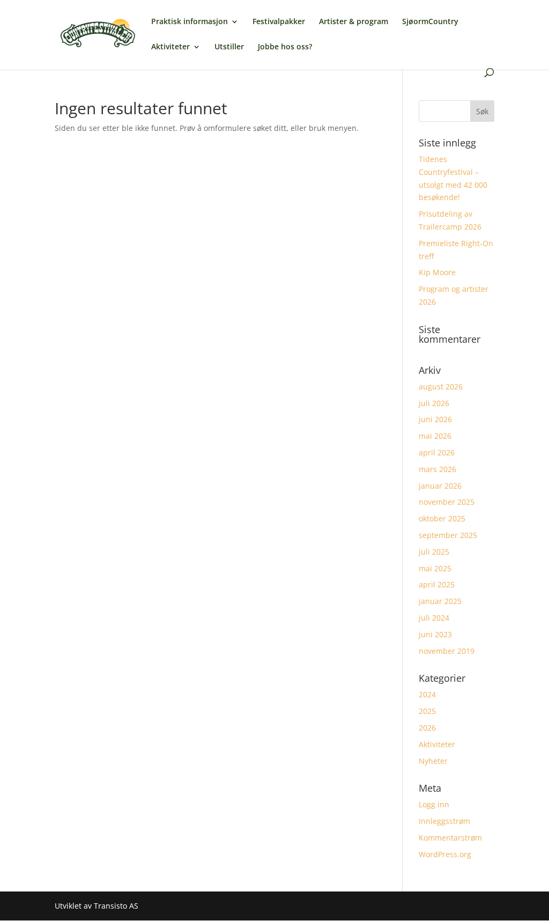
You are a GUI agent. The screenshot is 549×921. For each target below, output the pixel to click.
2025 (427, 711)
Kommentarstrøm (450, 837)
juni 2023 (435, 634)
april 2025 (437, 584)
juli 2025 (434, 552)
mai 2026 (435, 436)
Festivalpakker (279, 22)
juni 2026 (435, 419)
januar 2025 (440, 601)
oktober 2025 (442, 518)
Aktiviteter (170, 47)
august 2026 (441, 386)
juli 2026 (434, 403)
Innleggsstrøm (444, 821)
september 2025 (448, 535)
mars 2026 (437, 469)
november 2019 (446, 651)
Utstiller (229, 47)
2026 (427, 728)
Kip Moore (437, 272)
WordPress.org (445, 854)
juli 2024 (434, 618)
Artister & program (353, 22)
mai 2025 (435, 568)
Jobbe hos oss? (285, 47)
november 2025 (446, 502)
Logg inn (434, 804)
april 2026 (437, 452)
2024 (427, 694)
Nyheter (433, 761)
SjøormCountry (430, 22)
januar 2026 (440, 486)
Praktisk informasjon (189, 22)
